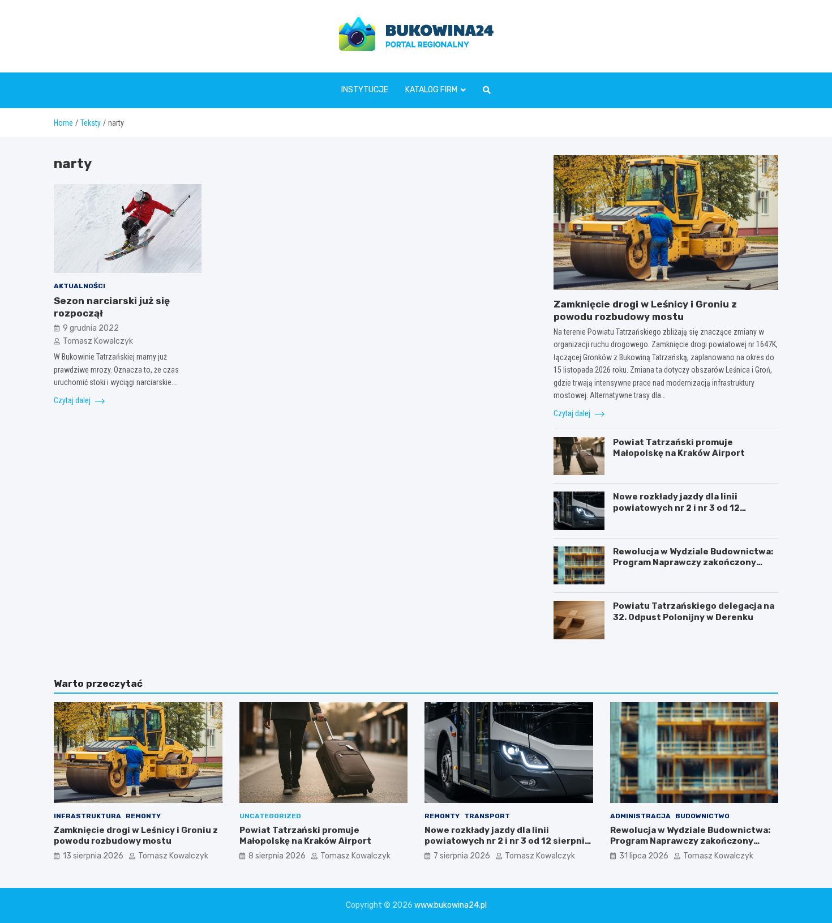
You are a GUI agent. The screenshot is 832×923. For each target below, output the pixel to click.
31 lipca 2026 (643, 856)
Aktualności (79, 286)
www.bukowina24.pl (450, 905)
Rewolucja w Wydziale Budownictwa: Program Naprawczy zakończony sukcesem (693, 562)
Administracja (640, 816)
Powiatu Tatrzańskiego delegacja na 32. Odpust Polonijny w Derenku (693, 611)
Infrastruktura (87, 816)
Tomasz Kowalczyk (98, 340)
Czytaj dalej (73, 400)
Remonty (143, 816)
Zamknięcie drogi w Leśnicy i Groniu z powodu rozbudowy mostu (136, 836)
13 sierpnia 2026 (93, 856)
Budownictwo (702, 816)
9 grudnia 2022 (91, 328)
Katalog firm (431, 90)
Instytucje (364, 90)
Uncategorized (270, 816)
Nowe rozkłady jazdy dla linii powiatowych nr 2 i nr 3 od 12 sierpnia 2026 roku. (676, 508)
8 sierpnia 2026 (277, 856)
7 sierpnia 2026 (462, 856)
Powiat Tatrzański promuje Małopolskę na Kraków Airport (679, 448)
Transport (487, 816)
